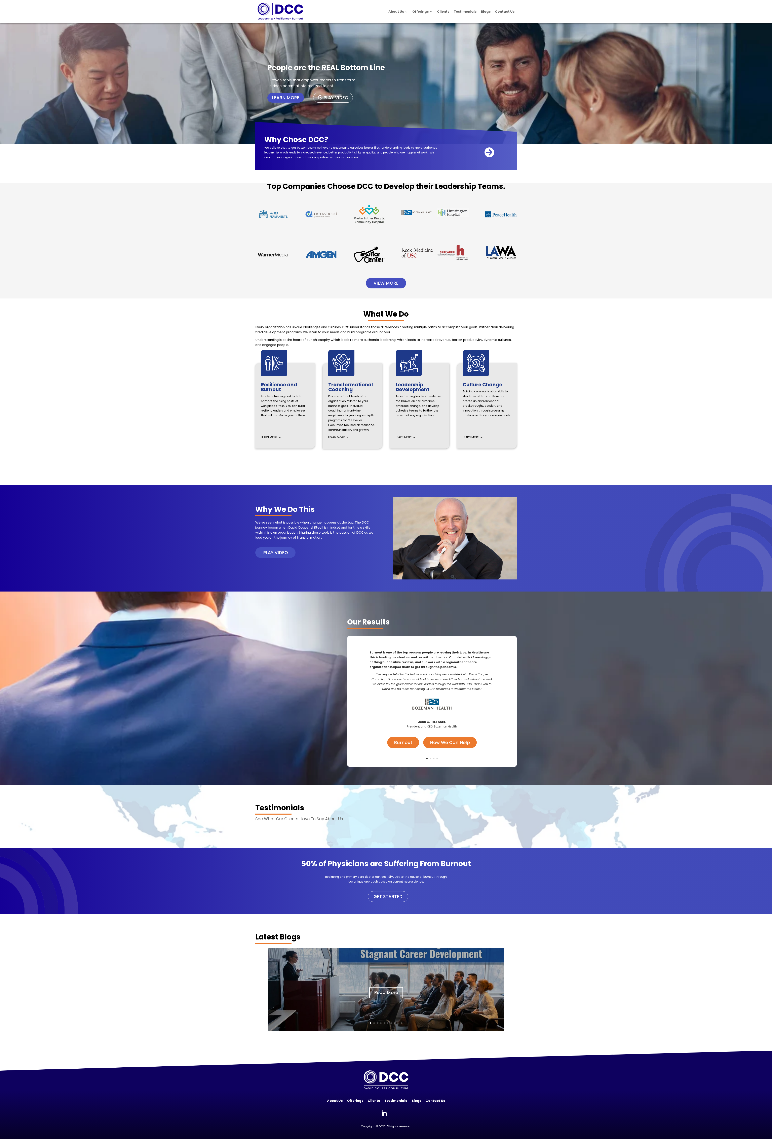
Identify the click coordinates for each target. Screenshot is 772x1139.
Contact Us (504, 11)
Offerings (420, 11)
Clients (443, 11)
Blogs (486, 11)
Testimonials (465, 11)
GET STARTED (388, 896)
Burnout (403, 742)
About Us (396, 11)
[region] (386, 83)
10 (401, 1023)
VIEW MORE (386, 283)
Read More (386, 992)
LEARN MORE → (271, 437)
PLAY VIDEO (275, 552)
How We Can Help (450, 742)
